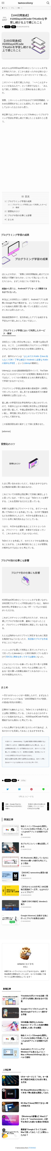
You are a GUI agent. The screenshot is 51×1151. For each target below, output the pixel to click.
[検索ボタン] (48, 3)
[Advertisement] (25, 157)
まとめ (11, 219)
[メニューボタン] (3, 3)
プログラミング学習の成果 (20, 201)
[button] (7, 789)
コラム (7, 26)
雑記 (13, 26)
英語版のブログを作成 (38, 639)
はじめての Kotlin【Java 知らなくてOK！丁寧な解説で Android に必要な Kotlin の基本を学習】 (25, 359)
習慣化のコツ (14, 211)
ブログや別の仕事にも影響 (20, 215)
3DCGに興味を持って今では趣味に (21, 657)
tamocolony (25, 3)
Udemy (27, 363)
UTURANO (32, 1148)
